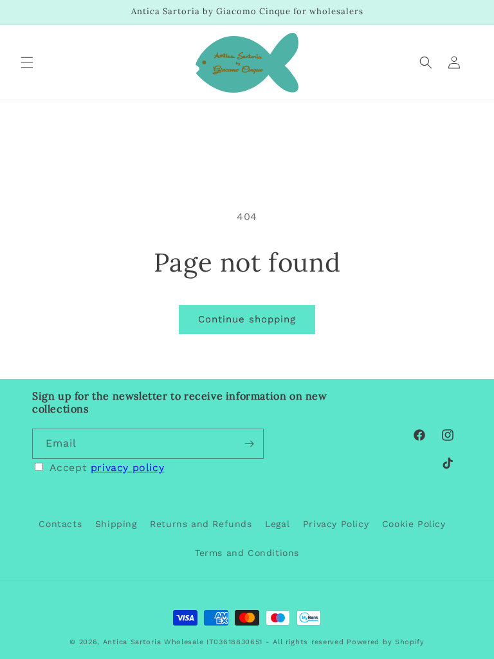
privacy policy (127, 467)
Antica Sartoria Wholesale (153, 642)
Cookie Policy (414, 524)
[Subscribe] (249, 444)
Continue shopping (247, 319)
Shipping (116, 524)
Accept (107, 467)
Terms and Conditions (247, 553)
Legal (277, 524)
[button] (27, 62)
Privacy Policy (336, 524)
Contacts (60, 524)
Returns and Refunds (201, 524)
